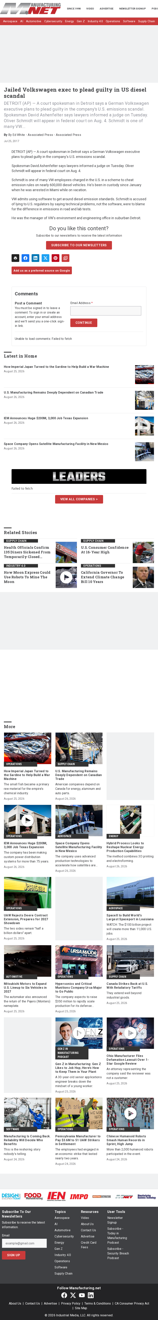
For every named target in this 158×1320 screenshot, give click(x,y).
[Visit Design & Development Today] (11, 1196)
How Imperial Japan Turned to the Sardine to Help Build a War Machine (56, 367)
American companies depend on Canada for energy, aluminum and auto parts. (78, 788)
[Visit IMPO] (79, 1196)
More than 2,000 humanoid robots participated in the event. (130, 1152)
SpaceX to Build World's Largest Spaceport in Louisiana (130, 917)
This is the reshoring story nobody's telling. (22, 1152)
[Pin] (55, 258)
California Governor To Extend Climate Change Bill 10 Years (102, 577)
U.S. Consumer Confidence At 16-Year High (105, 549)
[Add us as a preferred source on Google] (65, 258)
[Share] (25, 258)
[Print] (15, 258)
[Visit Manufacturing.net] (124, 1196)
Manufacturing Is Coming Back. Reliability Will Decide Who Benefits (27, 1140)
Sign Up (13, 1255)
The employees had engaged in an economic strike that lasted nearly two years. (77, 1154)
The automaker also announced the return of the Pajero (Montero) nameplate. (27, 1001)
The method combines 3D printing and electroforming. (130, 859)
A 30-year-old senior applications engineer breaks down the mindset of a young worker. (78, 1081)
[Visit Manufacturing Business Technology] (146, 1196)
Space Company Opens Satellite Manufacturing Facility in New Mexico (56, 444)
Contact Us (32, 1303)
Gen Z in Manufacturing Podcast (68, 1052)
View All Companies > (79, 499)
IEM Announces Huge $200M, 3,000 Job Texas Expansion (46, 418)
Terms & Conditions (97, 1303)
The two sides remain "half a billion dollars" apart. (23, 931)
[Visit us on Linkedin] (91, 1295)
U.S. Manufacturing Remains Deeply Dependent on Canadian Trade (53, 392)
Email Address (81, 303)
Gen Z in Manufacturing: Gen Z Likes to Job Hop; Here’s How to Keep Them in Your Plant (78, 1068)
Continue (84, 323)
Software (12, 1129)
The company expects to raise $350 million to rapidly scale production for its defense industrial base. (76, 1001)
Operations (92, 565)
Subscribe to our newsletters (79, 245)
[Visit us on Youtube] (82, 1295)
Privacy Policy (70, 1303)
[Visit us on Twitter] (73, 1295)
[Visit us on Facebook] (64, 1295)
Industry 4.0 (15, 565)
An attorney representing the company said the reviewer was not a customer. (128, 1073)
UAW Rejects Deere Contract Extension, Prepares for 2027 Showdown (26, 919)
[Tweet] (45, 258)
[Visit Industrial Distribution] (101, 1196)
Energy (113, 836)
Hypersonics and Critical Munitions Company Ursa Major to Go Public (78, 987)
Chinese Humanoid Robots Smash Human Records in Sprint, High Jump (126, 1140)
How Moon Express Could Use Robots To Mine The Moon (27, 577)
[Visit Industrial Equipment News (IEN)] (56, 1196)
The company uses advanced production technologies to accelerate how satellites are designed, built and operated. (75, 861)
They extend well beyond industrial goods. (124, 995)
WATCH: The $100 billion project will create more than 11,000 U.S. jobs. (129, 929)
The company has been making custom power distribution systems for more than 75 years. (26, 857)
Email (5, 1235)
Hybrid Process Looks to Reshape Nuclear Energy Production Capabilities (125, 847)
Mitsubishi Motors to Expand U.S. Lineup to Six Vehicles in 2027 (25, 987)
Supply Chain (16, 540)
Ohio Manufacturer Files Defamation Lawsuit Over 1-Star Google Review (128, 1059)
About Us (15, 1303)
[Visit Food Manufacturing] (33, 1196)
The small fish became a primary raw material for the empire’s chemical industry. (26, 788)
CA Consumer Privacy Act (132, 1303)
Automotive (14, 976)
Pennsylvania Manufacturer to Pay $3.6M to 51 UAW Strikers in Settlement (78, 1140)
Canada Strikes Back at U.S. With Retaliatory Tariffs (127, 985)
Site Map (81, 1308)
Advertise (50, 1303)
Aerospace (64, 836)
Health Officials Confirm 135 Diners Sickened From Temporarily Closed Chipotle (27, 552)
